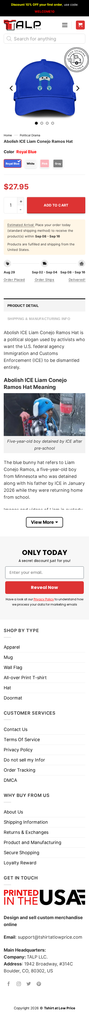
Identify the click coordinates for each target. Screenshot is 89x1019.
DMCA (10, 780)
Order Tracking (19, 770)
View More (42, 522)
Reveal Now (44, 587)
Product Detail (23, 306)
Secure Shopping (21, 852)
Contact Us (15, 729)
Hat (7, 687)
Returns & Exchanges (26, 832)
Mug (8, 657)
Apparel (12, 647)
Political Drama (30, 135)
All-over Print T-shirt (25, 677)
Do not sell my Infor (24, 759)
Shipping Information (26, 822)
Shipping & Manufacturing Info (38, 319)
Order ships (44, 280)
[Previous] (11, 88)
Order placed (14, 280)
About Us (13, 812)
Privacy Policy (44, 599)
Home (8, 135)
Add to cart (56, 205)
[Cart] (80, 25)
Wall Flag (13, 667)
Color (9, 151)
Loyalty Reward (20, 862)
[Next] (77, 88)
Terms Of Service (22, 739)
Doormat (13, 697)
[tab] (44, 305)
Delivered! (77, 280)
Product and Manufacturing (32, 842)
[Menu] (65, 25)
